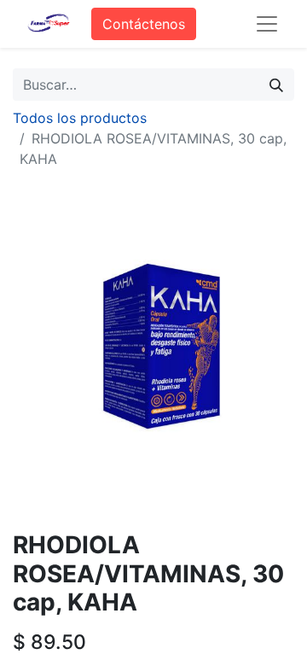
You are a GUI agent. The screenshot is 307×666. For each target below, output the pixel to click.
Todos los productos (80, 117)
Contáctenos (143, 23)
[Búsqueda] (276, 84)
